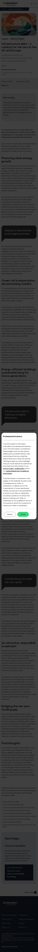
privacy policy (8, 468)
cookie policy (20, 468)
